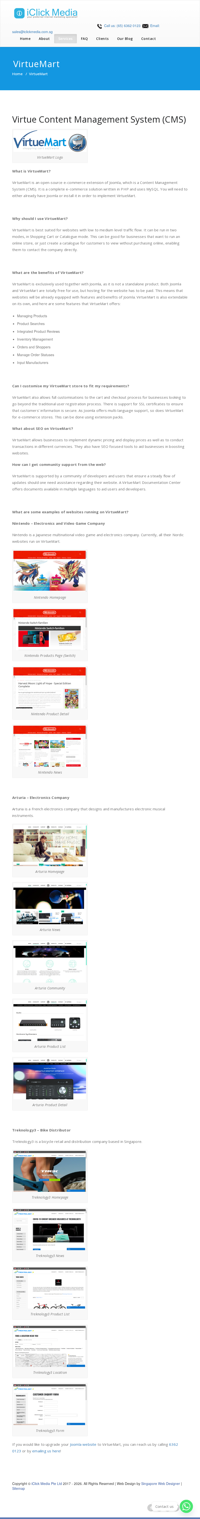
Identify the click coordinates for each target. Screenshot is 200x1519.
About (44, 38)
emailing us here (46, 1450)
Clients (102, 38)
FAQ (84, 38)
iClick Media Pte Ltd (46, 1483)
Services (65, 38)
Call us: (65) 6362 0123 (121, 25)
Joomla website (83, 1444)
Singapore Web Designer (160, 1483)
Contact (148, 38)
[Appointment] (48, 13)
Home (25, 38)
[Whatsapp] (186, 1506)
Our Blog (125, 38)
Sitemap (18, 1488)
